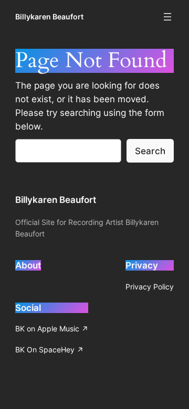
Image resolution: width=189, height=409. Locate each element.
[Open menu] (167, 16)
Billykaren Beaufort (49, 16)
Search (150, 151)
